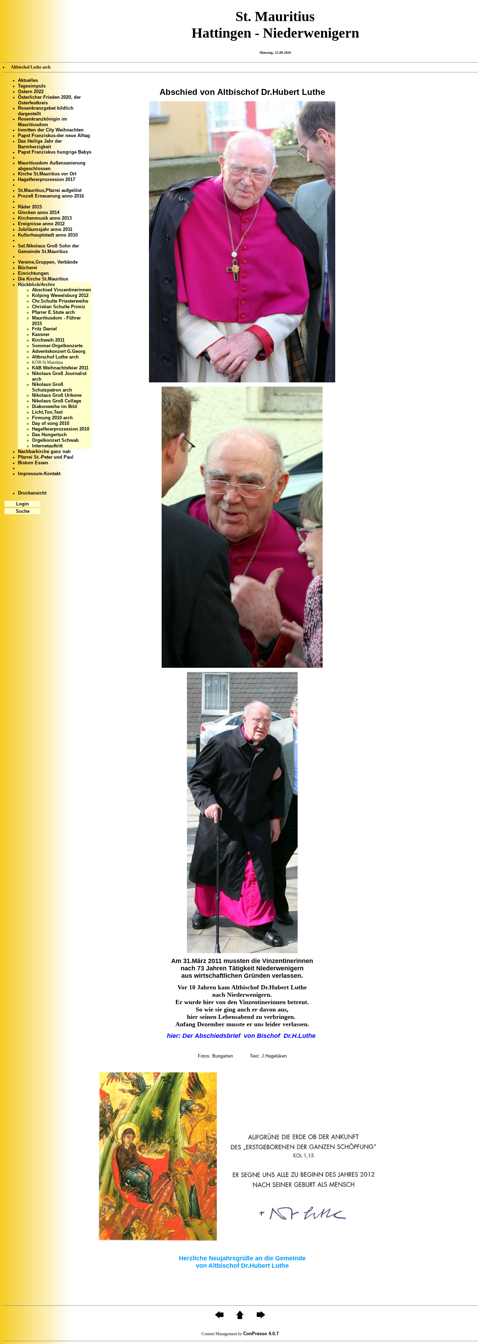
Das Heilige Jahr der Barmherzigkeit (40, 143)
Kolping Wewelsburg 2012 (60, 295)
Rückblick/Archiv (36, 284)
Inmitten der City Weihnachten (51, 130)
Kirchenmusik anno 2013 (45, 218)
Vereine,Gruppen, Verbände (48, 262)
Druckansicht (32, 493)
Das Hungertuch (49, 434)
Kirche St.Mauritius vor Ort (47, 173)
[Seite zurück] (219, 1317)
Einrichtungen (33, 273)
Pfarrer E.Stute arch (53, 312)
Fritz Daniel (44, 328)
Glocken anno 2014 (38, 212)
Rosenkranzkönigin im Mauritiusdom (42, 121)
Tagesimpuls (32, 86)
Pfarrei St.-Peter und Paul (45, 457)
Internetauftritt (47, 445)
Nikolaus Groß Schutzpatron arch (52, 387)
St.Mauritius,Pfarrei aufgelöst (50, 190)
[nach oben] (239, 1317)
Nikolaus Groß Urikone (57, 395)
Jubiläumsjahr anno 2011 (45, 229)
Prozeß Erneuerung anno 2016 (51, 196)
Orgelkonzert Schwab (55, 440)
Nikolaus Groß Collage (56, 400)
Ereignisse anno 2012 (41, 223)
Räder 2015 (30, 206)
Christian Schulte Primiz (58, 306)
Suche (23, 511)
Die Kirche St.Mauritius (43, 279)
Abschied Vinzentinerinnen (61, 289)
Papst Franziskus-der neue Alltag (54, 135)
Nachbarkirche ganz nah (44, 451)
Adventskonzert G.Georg (58, 351)
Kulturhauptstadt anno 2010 (48, 235)
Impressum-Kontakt (39, 473)
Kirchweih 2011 (48, 340)
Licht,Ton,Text (47, 412)
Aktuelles (28, 80)
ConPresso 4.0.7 (261, 1333)
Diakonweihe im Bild (54, 406)
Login (22, 503)
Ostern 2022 (31, 91)
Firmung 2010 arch (52, 417)
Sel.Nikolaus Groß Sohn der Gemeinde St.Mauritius (48, 248)
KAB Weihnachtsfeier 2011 (60, 367)
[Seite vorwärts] (261, 1317)
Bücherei (27, 267)
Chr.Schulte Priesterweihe (60, 301)
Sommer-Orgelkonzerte (57, 345)
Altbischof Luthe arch (55, 357)
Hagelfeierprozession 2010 (60, 429)
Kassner (41, 334)
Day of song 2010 (50, 423)
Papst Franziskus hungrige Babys (54, 152)
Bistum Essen (33, 462)
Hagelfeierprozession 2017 (46, 179)
